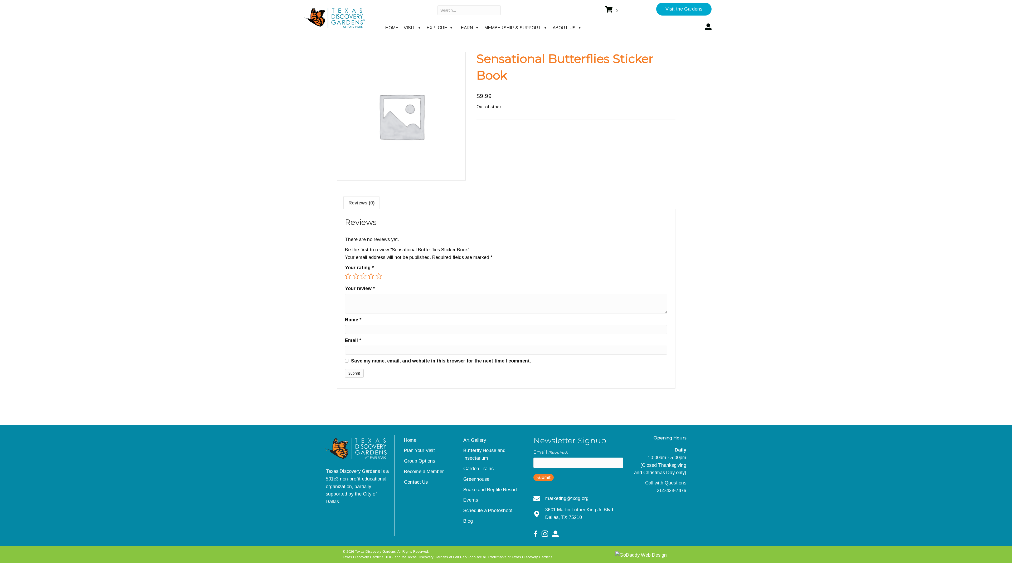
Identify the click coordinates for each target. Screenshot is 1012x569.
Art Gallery (474, 440)
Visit (409, 27)
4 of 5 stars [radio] (371, 276)
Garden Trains (478, 468)
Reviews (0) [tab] (361, 202)
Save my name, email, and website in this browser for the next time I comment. (441, 361)
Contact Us (416, 482)
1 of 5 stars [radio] (348, 276)
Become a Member (424, 471)
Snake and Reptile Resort (490, 489)
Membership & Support (512, 27)
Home (391, 27)
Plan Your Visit (419, 450)
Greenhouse (476, 479)
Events (470, 500)
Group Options (419, 461)
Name (353, 319)
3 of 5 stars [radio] (363, 276)
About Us (564, 27)
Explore (437, 27)
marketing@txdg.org (566, 498)
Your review (360, 288)
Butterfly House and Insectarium (484, 454)
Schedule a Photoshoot (488, 510)
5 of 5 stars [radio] (379, 276)
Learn (466, 27)
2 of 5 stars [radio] (356, 276)
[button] (684, 9)
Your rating (359, 267)
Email (353, 340)
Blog (468, 521)
